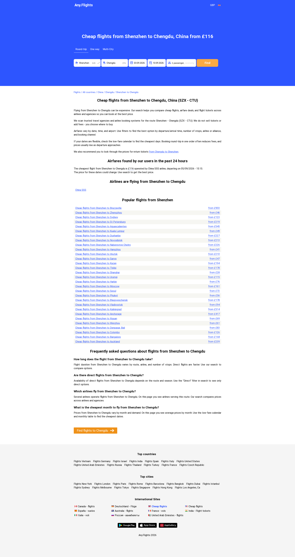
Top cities (146, 476)
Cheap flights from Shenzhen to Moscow (97, 286)
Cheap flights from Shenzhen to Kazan (95, 263)
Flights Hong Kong (162, 487)
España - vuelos (86, 510)
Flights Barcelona (154, 483)
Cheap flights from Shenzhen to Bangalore (98, 337)
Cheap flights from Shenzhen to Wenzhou (97, 323)
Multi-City (108, 49)
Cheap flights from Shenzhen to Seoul (95, 290)
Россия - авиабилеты (127, 515)
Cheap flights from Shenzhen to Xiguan (96, 318)
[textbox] (87, 63)
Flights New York (83, 483)
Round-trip (81, 49)
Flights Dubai (193, 483)
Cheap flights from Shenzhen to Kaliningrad (98, 309)
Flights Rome (136, 483)
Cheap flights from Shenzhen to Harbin (96, 281)
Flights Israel (120, 461)
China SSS (80, 189)
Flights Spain (152, 461)
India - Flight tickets (199, 510)
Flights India (135, 461)
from (214, 208)
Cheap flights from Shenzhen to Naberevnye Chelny (103, 244)
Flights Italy (167, 461)
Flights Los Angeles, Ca (187, 487)
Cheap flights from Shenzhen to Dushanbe (98, 235)
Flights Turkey (151, 465)
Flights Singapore (140, 487)
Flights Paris (119, 483)
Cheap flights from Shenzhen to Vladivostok (99, 304)
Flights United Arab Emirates (89, 465)
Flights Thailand (132, 465)
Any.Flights (84, 5)
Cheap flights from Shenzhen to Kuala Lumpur (99, 231)
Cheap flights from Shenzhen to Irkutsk (96, 254)
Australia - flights (124, 510)
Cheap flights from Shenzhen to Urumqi (96, 277)
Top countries (146, 454)
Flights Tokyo (121, 487)
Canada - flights (86, 506)
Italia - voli (83, 515)
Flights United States (188, 461)
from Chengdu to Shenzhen (163, 151)
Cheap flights (159, 506)
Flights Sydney (82, 487)
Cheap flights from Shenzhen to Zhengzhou (98, 212)
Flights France (169, 465)
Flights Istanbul (211, 483)
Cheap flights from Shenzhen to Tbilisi (95, 267)
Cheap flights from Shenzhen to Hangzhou (98, 249)
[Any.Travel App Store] (147, 527)
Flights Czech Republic (191, 465)
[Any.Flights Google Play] (127, 527)
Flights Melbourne (102, 487)
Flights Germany (101, 461)
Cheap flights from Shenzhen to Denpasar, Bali (100, 327)
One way (94, 49)
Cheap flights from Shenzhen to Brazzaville (98, 208)
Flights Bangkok (175, 483)
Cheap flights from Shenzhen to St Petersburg (100, 221)
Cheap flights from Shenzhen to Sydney (96, 217)
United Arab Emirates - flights (167, 515)
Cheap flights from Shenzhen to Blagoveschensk (101, 300)
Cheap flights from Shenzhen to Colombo (97, 332)
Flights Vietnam (82, 461)
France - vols (159, 510)
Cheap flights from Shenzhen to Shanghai (97, 272)
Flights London (102, 483)
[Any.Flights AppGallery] (168, 527)
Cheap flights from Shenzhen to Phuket (96, 295)
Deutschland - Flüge (126, 506)
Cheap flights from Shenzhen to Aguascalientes (101, 226)
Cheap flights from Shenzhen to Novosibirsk (98, 240)
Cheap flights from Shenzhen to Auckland (97, 341)
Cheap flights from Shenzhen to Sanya (95, 258)
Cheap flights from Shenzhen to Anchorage (98, 313)
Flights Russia (114, 465)
